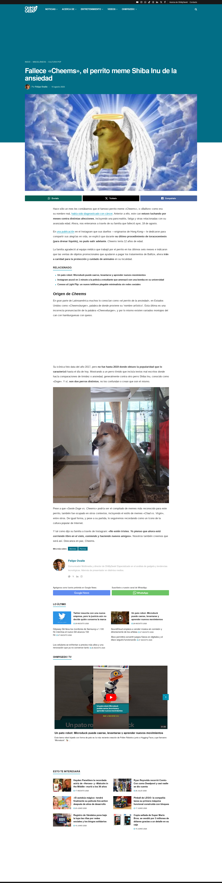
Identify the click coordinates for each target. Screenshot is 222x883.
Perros (83, 548)
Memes (72, 548)
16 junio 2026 (81, 825)
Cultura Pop (54, 61)
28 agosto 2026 (140, 623)
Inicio (28, 61)
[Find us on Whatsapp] (145, 2)
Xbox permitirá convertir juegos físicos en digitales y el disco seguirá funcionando (137, 638)
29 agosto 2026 (82, 623)
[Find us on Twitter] (161, 2)
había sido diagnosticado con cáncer (92, 213)
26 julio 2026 (141, 790)
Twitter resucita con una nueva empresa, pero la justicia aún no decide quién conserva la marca (89, 616)
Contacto (193, 2)
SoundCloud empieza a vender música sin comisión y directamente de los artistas (136, 630)
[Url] (69, 576)
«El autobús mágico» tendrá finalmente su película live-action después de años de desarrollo (90, 801)
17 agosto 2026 (82, 790)
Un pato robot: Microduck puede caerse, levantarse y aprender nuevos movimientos (101, 275)
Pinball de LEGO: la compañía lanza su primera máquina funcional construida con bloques (151, 801)
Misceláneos (39, 61)
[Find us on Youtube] (137, 2)
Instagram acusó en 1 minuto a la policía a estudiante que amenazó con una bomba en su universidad (110, 279)
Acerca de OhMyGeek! (178, 2)
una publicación (65, 231)
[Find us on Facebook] (165, 2)
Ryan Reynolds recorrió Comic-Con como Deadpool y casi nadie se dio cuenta (151, 783)
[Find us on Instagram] (141, 2)
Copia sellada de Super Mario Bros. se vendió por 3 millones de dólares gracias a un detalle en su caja (151, 819)
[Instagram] (81, 576)
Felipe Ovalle (41, 86)
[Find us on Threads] (153, 2)
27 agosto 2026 (65, 635)
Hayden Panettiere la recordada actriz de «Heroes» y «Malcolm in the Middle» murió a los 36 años (90, 783)
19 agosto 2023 (58, 86)
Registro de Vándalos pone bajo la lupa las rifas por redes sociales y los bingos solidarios (90, 818)
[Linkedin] (77, 576)
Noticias (50, 9)
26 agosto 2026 (98, 647)
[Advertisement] (111, 37)
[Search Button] (196, 9)
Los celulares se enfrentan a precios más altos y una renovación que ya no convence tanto (78, 646)
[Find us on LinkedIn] (157, 2)
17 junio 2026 (141, 808)
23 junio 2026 (81, 808)
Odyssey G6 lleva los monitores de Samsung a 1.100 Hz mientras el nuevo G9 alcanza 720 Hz (78, 631)
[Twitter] (73, 576)
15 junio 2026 (141, 828)
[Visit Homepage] (31, 9)
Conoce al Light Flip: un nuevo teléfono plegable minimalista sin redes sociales (99, 284)
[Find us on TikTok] (149, 2)
